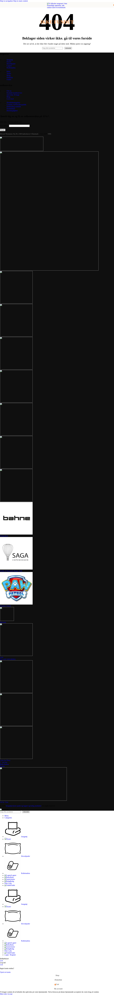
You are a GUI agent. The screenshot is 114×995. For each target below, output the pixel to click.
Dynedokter (11, 109)
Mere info (3, 994)
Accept (9, 994)
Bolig (9, 75)
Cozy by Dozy (5, 760)
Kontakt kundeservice (14, 93)
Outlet (9, 79)
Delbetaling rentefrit (14, 107)
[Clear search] (63, 48)
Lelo (1, 657)
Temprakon (4, 536)
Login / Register (10, 955)
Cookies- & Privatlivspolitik (16, 105)
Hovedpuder (11, 64)
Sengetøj (10, 60)
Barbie (2, 766)
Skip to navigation (6, 1)
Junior (9, 73)
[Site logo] (57, 31)
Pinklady (10, 77)
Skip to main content (20, 1)
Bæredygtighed (12, 111)
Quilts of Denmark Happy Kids (11, 571)
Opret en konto (5, 972)
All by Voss (4, 802)
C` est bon (3, 762)
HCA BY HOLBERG (8, 659)
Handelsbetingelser (13, 103)
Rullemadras (11, 68)
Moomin (3, 622)
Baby (8, 71)
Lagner (9, 66)
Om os (9, 91)
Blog (8, 97)
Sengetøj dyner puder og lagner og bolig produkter (23, 806)
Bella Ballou (4, 764)
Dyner (9, 62)
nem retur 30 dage (13, 95)
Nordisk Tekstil (5, 606)
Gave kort (10, 99)
